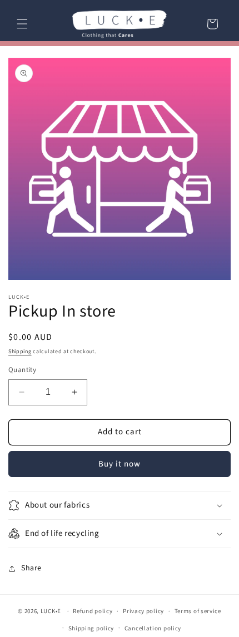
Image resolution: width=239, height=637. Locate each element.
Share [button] (31, 568)
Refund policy (92, 611)
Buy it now (119, 464)
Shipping (20, 351)
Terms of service (198, 611)
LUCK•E (51, 611)
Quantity (22, 370)
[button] (22, 24)
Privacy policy (143, 611)
